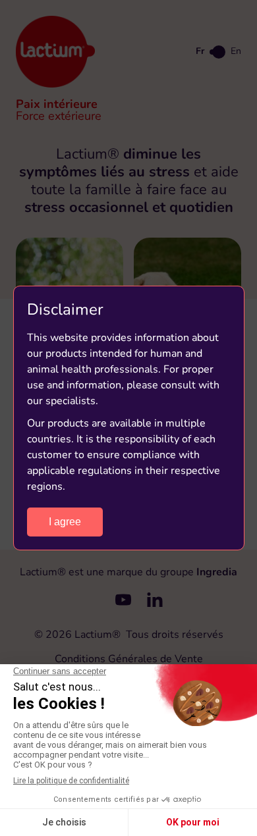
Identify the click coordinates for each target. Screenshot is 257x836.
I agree (65, 521)
